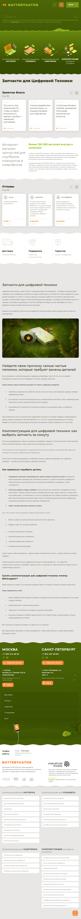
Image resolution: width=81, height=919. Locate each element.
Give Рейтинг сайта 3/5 (52, 778)
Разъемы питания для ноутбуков (15, 819)
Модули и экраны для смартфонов (15, 865)
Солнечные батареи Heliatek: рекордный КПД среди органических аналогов (66, 111)
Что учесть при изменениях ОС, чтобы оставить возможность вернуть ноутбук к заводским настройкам (12, 114)
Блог (6, 718)
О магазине (9, 712)
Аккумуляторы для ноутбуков (14, 798)
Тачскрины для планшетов (52, 814)
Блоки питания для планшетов (53, 803)
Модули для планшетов (51, 809)
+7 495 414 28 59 (10, 654)
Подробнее (10, 128)
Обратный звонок (14, 663)
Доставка (8, 695)
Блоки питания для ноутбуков (14, 803)
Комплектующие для (18, 793)
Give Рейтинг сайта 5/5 (56, 778)
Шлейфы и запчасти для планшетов (55, 825)
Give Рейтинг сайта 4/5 (54, 778)
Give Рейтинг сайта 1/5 (49, 778)
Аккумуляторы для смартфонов (14, 860)
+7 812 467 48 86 (50, 654)
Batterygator (16, 762)
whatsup (7, 657)
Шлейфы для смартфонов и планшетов (56, 900)
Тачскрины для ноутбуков (12, 825)
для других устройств (58, 850)
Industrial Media (59, 764)
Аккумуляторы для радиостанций (54, 879)
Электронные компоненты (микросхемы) (57, 889)
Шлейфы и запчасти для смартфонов (16, 871)
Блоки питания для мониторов (53, 895)
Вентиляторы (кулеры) (11, 840)
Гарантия (8, 707)
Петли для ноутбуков (11, 814)
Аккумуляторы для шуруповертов (54, 905)
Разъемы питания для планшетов (54, 819)
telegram (3, 657)
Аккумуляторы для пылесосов (53, 884)
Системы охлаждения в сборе (14, 835)
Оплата (7, 701)
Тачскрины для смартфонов (13, 855)
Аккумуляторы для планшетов (53, 798)
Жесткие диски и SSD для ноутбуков (55, 873)
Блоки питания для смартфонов (54, 863)
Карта (9, 685)
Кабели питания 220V (50, 868)
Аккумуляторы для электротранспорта (56, 857)
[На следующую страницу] (77, 93)
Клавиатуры (8, 809)
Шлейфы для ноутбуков (12, 830)
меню (71, 5)
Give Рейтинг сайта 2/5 (51, 778)
